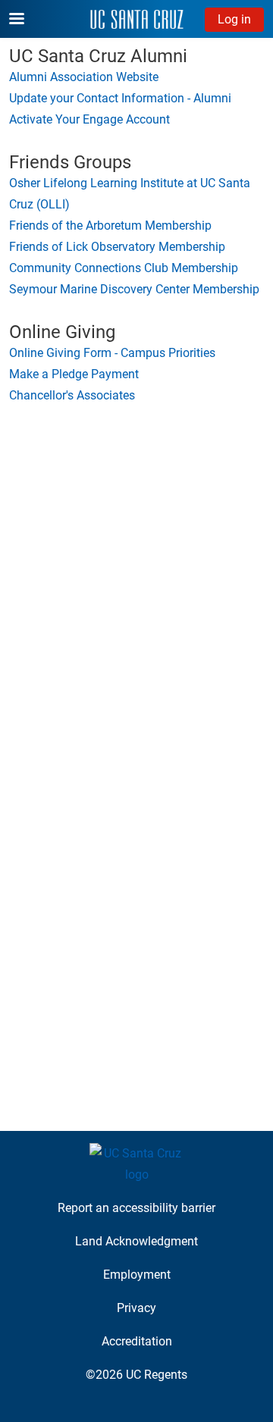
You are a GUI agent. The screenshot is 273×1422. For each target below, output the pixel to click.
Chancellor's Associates (72, 395)
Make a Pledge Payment (74, 374)
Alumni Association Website (83, 77)
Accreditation (137, 1341)
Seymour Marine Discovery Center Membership (134, 289)
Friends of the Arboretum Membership (110, 225)
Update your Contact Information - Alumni (120, 98)
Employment (137, 1274)
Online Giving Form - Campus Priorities (112, 353)
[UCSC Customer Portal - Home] (137, 19)
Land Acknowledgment (136, 1241)
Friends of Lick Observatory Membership (117, 247)
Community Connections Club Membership (123, 268)
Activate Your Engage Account (89, 119)
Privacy (136, 1308)
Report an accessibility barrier (136, 1208)
